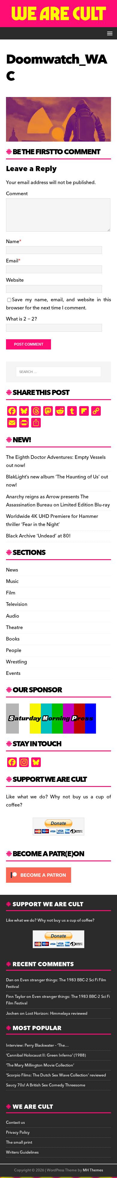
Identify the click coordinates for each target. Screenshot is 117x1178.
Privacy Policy (18, 1132)
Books (13, 639)
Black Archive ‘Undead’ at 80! (38, 536)
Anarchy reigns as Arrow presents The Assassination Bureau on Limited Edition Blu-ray (58, 501)
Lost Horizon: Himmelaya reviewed (56, 1013)
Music (12, 581)
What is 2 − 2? (21, 319)
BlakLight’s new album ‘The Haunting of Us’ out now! (57, 481)
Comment (17, 194)
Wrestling (16, 662)
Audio (12, 616)
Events (13, 673)
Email (12, 261)
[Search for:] (58, 372)
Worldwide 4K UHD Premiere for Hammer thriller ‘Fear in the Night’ (52, 520)
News (12, 570)
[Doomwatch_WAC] (58, 137)
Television (16, 604)
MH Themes (93, 1170)
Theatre (14, 627)
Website (15, 280)
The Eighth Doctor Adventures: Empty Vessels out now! (56, 461)
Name (12, 241)
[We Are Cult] (58, 23)
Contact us (15, 1122)
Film (10, 593)
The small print (19, 1142)
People (13, 650)
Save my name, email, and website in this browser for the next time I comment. (58, 304)
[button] (109, 33)
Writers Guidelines (22, 1152)
